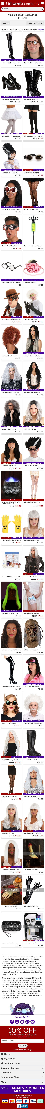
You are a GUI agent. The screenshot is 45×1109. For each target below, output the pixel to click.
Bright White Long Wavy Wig (10, 760)
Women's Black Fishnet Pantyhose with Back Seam (10, 796)
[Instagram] (27, 1022)
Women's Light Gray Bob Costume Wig (31, 540)
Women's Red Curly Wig (9, 355)
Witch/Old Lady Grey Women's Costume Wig (9, 429)
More (3, 1082)
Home (7, 1054)
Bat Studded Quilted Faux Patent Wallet (9, 943)
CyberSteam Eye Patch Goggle (11, 319)
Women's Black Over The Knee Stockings (33, 136)
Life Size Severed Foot (30, 869)
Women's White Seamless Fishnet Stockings (32, 502)
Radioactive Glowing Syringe (32, 246)
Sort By (34, 23)
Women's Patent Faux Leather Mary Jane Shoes (11, 99)
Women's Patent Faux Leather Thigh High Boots (11, 686)
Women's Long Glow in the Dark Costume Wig (10, 613)
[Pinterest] (22, 1022)
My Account (10, 1058)
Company (6, 1072)
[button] (42, 3)
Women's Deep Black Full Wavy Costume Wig (10, 465)
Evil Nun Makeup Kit (30, 943)
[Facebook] (12, 1022)
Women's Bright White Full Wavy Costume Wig (32, 833)
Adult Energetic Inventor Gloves (11, 540)
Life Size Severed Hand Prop (10, 906)
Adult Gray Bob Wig (30, 429)
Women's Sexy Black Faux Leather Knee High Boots (32, 99)
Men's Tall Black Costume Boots (31, 760)
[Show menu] (3, 3)
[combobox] (20, 9)
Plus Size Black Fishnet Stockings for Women (31, 209)
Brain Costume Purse (30, 282)
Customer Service (10, 1068)
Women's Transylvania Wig (10, 172)
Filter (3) (5, 23)
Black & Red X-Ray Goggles (10, 246)
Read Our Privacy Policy (22, 1050)
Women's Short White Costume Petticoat (11, 136)
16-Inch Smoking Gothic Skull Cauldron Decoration (11, 503)
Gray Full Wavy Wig (8, 833)
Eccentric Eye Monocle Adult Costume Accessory (32, 63)
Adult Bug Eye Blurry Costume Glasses (11, 282)
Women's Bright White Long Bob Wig (10, 869)
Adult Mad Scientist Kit (30, 319)
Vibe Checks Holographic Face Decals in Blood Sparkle (11, 650)
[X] (17, 1022)
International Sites (10, 1077)
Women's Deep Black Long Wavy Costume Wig (32, 392)
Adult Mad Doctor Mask (31, 650)
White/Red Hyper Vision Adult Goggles (11, 209)
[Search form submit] (42, 9)
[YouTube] (32, 1022)
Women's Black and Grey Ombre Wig (31, 355)
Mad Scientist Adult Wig (31, 465)
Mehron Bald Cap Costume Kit (11, 576)
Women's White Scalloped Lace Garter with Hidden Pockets (32, 613)
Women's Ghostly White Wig (10, 392)
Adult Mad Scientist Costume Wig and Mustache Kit (32, 723)
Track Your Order (12, 1063)
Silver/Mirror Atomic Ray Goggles (31, 172)
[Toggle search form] (37, 3)
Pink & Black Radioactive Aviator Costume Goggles (31, 686)
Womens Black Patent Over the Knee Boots (11, 63)
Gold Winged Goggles (9, 723)
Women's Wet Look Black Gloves (31, 906)
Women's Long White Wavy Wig (32, 796)
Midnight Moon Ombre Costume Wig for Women (33, 576)
